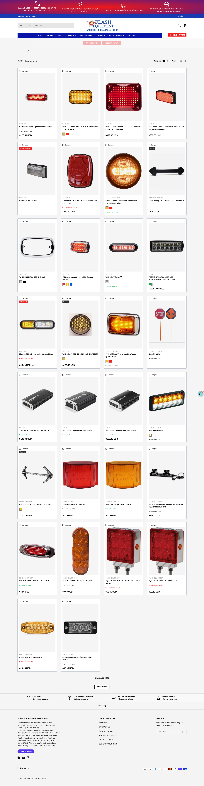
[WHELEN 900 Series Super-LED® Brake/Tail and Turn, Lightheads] (124, 97)
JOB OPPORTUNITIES (108, 744)
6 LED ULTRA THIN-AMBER (30, 657)
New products (27, 51)
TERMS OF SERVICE (107, 735)
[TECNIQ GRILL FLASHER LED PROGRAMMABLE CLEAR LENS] (167, 247)
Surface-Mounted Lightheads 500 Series (35, 127)
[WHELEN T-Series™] (124, 247)
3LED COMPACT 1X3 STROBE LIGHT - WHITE (78, 658)
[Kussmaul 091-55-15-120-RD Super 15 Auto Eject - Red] (80, 171)
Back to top (102, 706)
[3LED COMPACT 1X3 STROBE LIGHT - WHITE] (80, 628)
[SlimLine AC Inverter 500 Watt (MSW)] (80, 401)
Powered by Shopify (40, 778)
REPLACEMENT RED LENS (73, 504)
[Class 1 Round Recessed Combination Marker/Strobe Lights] (124, 171)
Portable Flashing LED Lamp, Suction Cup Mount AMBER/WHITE (166, 505)
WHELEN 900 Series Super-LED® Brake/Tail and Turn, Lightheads (123, 128)
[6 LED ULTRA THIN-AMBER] (37, 628)
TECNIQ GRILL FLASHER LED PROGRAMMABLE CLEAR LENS (162, 278)
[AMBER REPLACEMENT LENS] (124, 475)
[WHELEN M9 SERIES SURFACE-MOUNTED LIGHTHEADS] (80, 97)
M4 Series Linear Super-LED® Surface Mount (77, 278)
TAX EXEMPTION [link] (92, 43)
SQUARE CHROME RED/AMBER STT (164, 581)
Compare (157, 61)
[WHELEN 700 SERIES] (37, 171)
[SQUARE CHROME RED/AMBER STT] (167, 551)
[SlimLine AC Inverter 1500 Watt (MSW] (37, 401)
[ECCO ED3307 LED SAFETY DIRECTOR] (37, 475)
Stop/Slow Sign (155, 354)
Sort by (20, 61)
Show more (102, 687)
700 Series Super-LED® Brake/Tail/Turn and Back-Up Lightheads (166, 128)
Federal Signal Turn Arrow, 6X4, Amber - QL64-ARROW (121, 355)
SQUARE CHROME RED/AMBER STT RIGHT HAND (123, 582)
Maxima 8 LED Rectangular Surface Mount (36, 354)
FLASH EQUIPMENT (28, 778)
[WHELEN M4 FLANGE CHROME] (37, 247)
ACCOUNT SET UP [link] (111, 43)
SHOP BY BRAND (106, 731)
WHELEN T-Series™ (114, 277)
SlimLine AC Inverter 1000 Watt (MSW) (121, 430)
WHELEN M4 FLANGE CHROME (32, 277)
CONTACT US (104, 727)
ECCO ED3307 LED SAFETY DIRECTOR (35, 504)
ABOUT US (103, 723)
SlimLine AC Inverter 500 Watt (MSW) (77, 430)
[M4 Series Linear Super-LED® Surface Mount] (80, 247)
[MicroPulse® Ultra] (167, 401)
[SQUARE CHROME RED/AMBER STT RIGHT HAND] (124, 551)
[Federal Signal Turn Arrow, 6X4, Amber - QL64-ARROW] (124, 325)
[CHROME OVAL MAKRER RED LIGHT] (37, 551)
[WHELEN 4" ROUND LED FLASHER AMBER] (80, 325)
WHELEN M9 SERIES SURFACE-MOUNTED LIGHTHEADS (80, 128)
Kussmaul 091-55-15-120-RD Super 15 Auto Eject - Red (79, 202)
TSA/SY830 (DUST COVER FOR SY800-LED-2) (166, 202)
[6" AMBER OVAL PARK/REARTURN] (80, 551)
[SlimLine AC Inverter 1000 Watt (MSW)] (124, 401)
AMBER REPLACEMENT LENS (118, 504)
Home (19, 51)
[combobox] (46, 25)
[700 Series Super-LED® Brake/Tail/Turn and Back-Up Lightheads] (167, 97)
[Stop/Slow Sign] (167, 325)
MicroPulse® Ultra (156, 430)
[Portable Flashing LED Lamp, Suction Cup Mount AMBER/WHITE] (167, 475)
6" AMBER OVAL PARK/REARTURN (77, 581)
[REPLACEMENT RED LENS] (80, 475)
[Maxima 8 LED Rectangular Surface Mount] (37, 325)
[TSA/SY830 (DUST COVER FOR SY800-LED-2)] (167, 171)
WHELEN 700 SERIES (28, 201)
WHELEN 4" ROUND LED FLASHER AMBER (80, 354)
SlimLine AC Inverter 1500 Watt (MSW (34, 430)
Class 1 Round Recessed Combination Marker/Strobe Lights (121, 202)
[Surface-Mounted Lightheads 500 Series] (37, 97)
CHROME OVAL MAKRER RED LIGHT (34, 581)
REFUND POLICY (106, 740)
